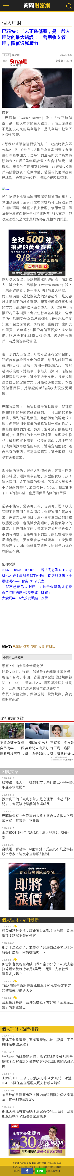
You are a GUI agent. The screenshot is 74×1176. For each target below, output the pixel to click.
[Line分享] (41, 1171)
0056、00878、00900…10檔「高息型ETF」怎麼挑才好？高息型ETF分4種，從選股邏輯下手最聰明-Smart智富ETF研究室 (37, 575)
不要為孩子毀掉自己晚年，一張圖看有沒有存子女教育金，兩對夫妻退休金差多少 (12, 748)
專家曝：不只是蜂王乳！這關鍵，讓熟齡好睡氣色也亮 (62, 748)
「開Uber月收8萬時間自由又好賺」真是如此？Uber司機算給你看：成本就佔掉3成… (37, 748)
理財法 (50, 646)
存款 (42, 646)
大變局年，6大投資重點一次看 (25, 598)
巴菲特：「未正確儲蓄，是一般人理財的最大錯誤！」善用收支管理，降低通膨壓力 (36, 37)
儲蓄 (26, 646)
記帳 (34, 646)
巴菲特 (17, 646)
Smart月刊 (15, 65)
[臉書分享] (28, 1171)
